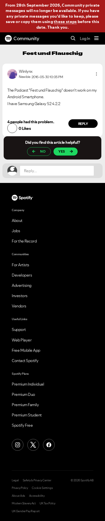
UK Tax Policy (47, 503)
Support (19, 329)
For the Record (24, 241)
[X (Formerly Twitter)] (33, 445)
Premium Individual (28, 384)
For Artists (20, 264)
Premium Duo (23, 394)
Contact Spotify (25, 360)
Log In (85, 38)
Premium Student (27, 415)
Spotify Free (22, 425)
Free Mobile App (26, 350)
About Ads (18, 496)
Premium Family (25, 404)
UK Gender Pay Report (26, 511)
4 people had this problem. (30, 121)
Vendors (19, 306)
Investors (20, 295)
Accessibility (37, 496)
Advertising (22, 285)
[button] (96, 74)
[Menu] (96, 38)
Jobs (16, 230)
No (43, 151)
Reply (83, 123)
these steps (65, 21)
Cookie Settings (42, 488)
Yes (61, 151)
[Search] (73, 38)
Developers (22, 275)
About (17, 220)
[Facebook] (49, 445)
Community (26, 38)
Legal (15, 480)
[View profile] (12, 73)
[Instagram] (17, 445)
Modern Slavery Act (24, 503)
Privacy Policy (20, 488)
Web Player (22, 340)
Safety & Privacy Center (37, 480)
